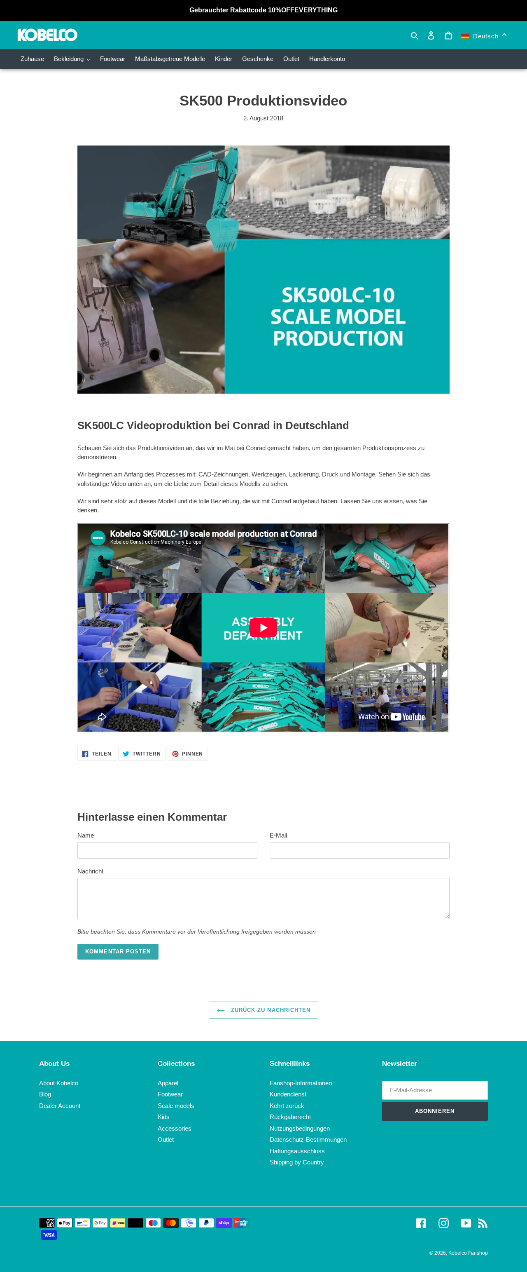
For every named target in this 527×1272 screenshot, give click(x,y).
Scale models (176, 1105)
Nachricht (90, 871)
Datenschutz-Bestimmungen (308, 1139)
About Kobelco (58, 1083)
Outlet (166, 1139)
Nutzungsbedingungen (300, 1128)
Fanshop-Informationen (301, 1083)
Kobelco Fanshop (468, 1253)
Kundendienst (288, 1094)
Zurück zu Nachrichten (269, 1010)
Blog (45, 1094)
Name (85, 835)
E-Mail (278, 835)
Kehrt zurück (287, 1105)
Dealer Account (59, 1105)
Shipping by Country (297, 1162)
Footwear (170, 1094)
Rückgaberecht (290, 1116)
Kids (164, 1116)
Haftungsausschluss (297, 1151)
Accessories (174, 1128)
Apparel (168, 1083)
